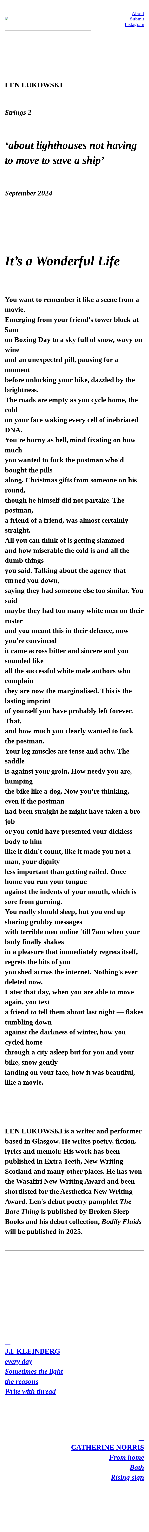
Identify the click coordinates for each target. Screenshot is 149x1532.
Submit (137, 18)
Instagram (134, 24)
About (138, 13)
